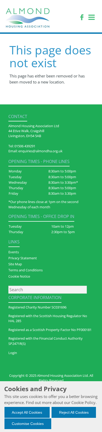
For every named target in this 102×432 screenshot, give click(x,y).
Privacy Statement (22, 258)
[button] (27, 412)
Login (12, 352)
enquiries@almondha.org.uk (40, 151)
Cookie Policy (83, 402)
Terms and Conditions (25, 270)
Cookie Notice (19, 276)
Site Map (15, 264)
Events (13, 252)
